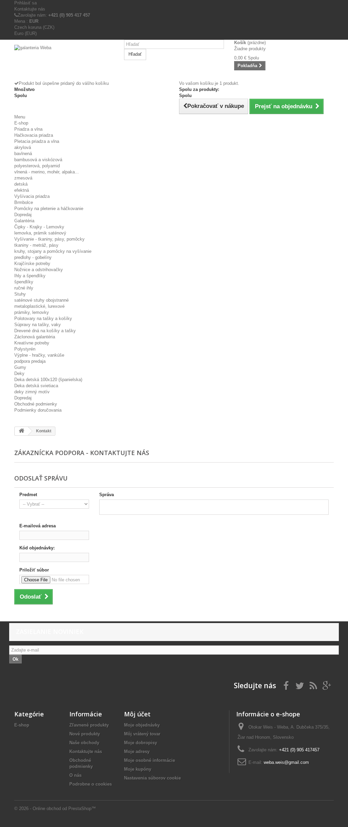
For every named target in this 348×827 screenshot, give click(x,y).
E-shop (21, 123)
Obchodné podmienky (35, 404)
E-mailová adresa (37, 525)
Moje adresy (137, 751)
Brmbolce (23, 202)
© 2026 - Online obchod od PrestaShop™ (55, 808)
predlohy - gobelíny (33, 257)
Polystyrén (24, 349)
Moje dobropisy (140, 742)
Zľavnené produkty (89, 725)
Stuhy (20, 294)
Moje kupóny (137, 769)
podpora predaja (30, 361)
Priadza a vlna (28, 129)
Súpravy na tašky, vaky (37, 324)
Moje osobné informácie (149, 760)
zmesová (23, 178)
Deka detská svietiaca (36, 385)
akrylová (22, 147)
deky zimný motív (32, 391)
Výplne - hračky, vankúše (39, 355)
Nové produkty (84, 733)
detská (21, 184)
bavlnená (23, 153)
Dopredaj (23, 214)
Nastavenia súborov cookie (152, 778)
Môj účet (137, 714)
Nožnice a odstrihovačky (38, 269)
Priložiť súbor (34, 569)
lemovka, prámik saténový (40, 233)
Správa (106, 494)
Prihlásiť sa (25, 2)
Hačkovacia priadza (33, 135)
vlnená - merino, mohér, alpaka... (46, 171)
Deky (19, 373)
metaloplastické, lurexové (39, 306)
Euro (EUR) (25, 33)
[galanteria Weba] (64, 62)
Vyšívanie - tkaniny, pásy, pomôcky (49, 239)
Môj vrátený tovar (142, 733)
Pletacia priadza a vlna (36, 141)
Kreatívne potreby (31, 342)
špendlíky (23, 281)
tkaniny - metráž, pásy (36, 245)
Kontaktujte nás (29, 9)
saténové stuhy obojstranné (41, 300)
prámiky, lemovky (31, 312)
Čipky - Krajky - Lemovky (39, 226)
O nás (75, 775)
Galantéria (24, 220)
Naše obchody (84, 742)
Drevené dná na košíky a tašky (45, 330)
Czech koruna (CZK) (34, 27)
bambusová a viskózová (38, 159)
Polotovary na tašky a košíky (43, 318)
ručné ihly (23, 287)
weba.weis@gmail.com (286, 762)
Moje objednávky (142, 725)
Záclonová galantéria (34, 336)
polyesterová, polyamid (37, 165)
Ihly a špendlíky (30, 275)
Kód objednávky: (37, 547)
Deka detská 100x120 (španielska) (48, 379)
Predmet (28, 494)
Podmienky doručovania (38, 410)
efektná (21, 190)
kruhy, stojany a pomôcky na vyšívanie (52, 251)
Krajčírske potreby (32, 263)
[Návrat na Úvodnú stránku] (21, 431)
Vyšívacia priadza (32, 196)
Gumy (20, 367)
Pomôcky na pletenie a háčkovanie (48, 208)
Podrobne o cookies (90, 784)
